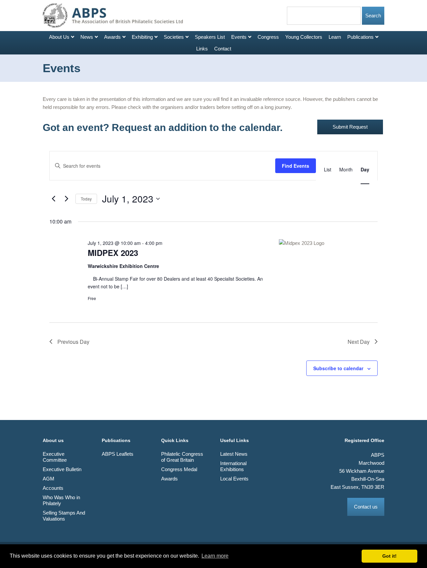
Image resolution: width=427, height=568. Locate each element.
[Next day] (66, 199)
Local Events (234, 478)
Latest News (234, 454)
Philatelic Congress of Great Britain (182, 457)
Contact (222, 48)
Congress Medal (179, 469)
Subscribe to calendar (338, 368)
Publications (360, 37)
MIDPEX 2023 (113, 252)
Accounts (53, 488)
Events (239, 37)
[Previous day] (53, 199)
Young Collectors (303, 37)
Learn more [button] (215, 556)
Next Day (359, 341)
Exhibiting (142, 37)
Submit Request (350, 127)
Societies (174, 37)
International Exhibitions (233, 466)
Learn (335, 37)
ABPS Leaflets (117, 454)
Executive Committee (55, 457)
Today (86, 198)
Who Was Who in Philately (61, 500)
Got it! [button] (389, 556)
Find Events (295, 165)
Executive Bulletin (62, 469)
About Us (59, 37)
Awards (112, 37)
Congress (268, 37)
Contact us (366, 507)
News (86, 37)
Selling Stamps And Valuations (64, 516)
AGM (48, 478)
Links (202, 48)
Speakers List (210, 37)
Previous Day (73, 341)
